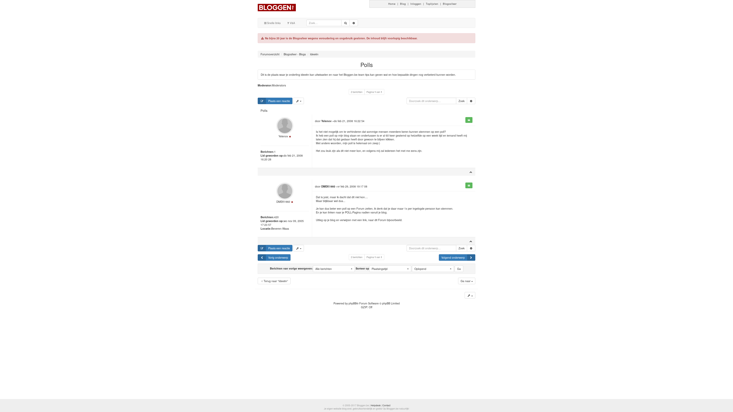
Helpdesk (376, 405)
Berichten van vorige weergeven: (301, 268)
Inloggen (415, 4)
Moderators (279, 85)
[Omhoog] (470, 172)
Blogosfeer (450, 4)
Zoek (462, 101)
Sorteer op (371, 268)
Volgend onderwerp (453, 257)
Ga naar (466, 281)
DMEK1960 (283, 202)
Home (392, 4)
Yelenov (283, 136)
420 (276, 217)
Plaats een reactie (279, 101)
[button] (334, 269)
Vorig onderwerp (278, 257)
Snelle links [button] (274, 23)
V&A (292, 23)
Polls (366, 64)
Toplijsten (432, 4)
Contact (386, 405)
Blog (403, 4)
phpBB (353, 303)
